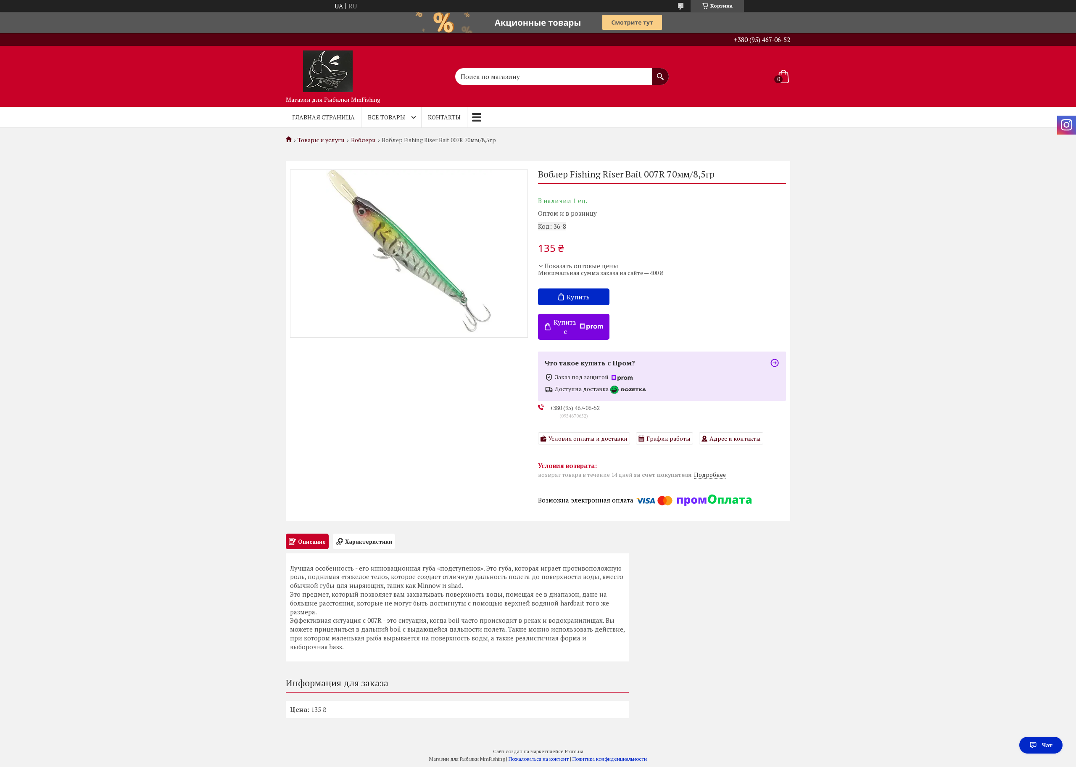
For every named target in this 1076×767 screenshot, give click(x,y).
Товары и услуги (321, 140)
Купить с (565, 326)
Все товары (386, 117)
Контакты (444, 117)
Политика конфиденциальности (609, 759)
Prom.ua (574, 751)
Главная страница (323, 117)
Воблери (363, 140)
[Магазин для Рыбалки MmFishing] (328, 69)
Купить (578, 297)
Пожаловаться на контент (539, 759)
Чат (1047, 745)
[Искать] (660, 72)
